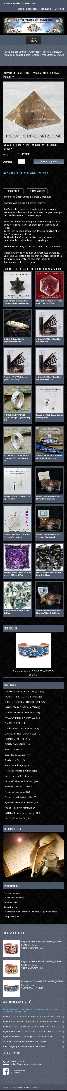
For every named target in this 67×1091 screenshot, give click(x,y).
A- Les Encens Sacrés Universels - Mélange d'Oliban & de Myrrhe (48, 611)
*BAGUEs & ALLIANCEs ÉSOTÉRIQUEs (24, 691)
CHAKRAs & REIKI (15, 723)
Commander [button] (46, 9)
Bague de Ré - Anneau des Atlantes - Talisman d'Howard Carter (32, 1031)
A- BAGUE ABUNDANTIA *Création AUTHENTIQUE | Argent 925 (49, 457)
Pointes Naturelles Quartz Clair (20, 797)
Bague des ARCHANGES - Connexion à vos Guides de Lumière (31, 1021)
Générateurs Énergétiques (18, 765)
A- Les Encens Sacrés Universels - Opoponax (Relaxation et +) (48, 535)
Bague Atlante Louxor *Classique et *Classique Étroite (28, 1036)
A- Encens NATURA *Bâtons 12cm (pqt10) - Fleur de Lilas (48, 378)
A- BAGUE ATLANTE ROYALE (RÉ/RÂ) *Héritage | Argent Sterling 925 (17, 417)
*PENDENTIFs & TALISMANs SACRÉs (24, 696)
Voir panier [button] (59, 9)
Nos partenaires (11, 916)
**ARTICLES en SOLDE (17, 818)
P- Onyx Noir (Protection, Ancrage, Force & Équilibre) (48, 573)
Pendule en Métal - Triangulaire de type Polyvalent (17, 497)
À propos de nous (12, 893)
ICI (24, 1012)
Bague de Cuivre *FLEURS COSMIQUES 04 (41, 961)
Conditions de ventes (14, 897)
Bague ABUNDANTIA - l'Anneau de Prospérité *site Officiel (30, 1026)
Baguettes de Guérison (17, 754)
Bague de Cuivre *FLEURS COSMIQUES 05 (41, 941)
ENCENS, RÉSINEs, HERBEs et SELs (23, 733)
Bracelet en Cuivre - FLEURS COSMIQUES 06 (33, 671)
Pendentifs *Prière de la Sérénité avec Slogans (25, 1041)
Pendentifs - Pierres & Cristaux (21, 781)
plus (41, 947)
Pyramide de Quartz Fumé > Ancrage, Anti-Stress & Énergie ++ (33, 56)
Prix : (5, 155)
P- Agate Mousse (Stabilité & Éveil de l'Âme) (16, 611)
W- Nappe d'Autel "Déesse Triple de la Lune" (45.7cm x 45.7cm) (17, 573)
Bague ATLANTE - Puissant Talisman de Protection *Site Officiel (32, 1016)
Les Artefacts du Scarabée (30, 1087)
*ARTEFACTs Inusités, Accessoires (22, 813)
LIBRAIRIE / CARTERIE (17, 739)
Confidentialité (11, 902)
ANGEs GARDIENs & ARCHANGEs (23, 717)
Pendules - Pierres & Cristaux (20, 786)
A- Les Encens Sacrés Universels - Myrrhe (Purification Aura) (48, 497)
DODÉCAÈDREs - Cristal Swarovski (22, 728)
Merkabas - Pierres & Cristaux (21, 770)
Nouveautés (10, 628)
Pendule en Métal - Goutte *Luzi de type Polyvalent (49, 416)
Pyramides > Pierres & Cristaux (44, 51)
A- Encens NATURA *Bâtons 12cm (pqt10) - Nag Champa (16, 378)
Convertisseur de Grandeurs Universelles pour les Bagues (31, 911)
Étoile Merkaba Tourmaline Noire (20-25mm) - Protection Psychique (16, 302)
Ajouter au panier (49, 161)
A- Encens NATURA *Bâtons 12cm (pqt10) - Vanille (48, 340)
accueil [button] (21, 8)
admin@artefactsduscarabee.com (27, 1064)
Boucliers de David (15, 760)
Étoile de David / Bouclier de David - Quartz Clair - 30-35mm (49, 302)
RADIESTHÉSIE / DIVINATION (20, 807)
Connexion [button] (32, 9)
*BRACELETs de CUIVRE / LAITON (22, 707)
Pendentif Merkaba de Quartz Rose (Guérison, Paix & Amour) (17, 535)
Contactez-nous (11, 907)
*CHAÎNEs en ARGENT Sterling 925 (22, 712)
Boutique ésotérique (15, 51)
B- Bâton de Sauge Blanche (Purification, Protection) (14, 340)
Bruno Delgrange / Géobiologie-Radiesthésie (24, 1046)
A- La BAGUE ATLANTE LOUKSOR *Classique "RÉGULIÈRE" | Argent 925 (16, 458)
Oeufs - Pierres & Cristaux (18, 776)
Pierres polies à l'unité (17, 791)
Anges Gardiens (13, 749)
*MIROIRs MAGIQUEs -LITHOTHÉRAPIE (25, 702)
